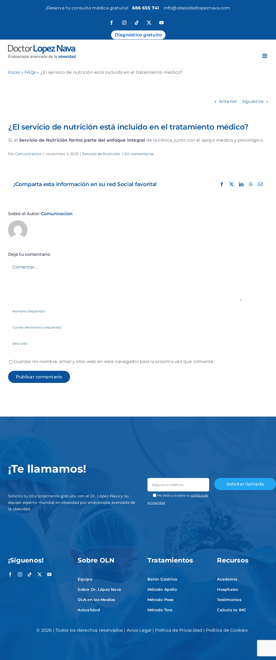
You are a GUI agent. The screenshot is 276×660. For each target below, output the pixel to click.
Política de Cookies (227, 630)
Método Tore (160, 609)
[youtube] (49, 574)
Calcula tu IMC (231, 609)
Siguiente (253, 101)
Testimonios (229, 599)
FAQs (30, 72)
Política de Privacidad (178, 630)
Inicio (14, 72)
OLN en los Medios (96, 599)
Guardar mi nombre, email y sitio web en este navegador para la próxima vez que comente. (114, 361)
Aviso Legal (139, 630)
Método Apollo (162, 589)
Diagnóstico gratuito (138, 34)
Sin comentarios (139, 154)
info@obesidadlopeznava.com (197, 8)
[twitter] (39, 574)
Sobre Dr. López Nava (99, 589)
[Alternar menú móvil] (265, 56)
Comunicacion (28, 154)
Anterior (228, 101)
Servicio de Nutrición (101, 154)
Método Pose (160, 599)
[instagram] (20, 574)
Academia (227, 579)
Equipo (85, 579)
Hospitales (227, 589)
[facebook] (10, 574)
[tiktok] (29, 574)
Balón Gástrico (162, 579)
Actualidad (89, 609)
